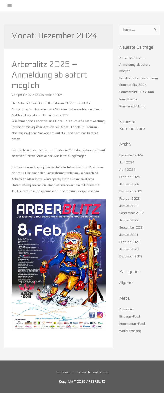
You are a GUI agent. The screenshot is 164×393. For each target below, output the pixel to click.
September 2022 (131, 213)
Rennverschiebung (132, 106)
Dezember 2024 (131, 155)
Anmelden (126, 309)
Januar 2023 (128, 206)
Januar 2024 (129, 184)
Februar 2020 (129, 242)
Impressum (64, 372)
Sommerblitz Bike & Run (136, 92)
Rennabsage (128, 99)
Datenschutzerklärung (92, 372)
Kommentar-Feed (132, 324)
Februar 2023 (129, 198)
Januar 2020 (129, 249)
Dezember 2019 (130, 256)
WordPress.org (130, 331)
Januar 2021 (128, 235)
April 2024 (127, 169)
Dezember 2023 (131, 191)
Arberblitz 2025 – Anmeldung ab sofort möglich (49, 75)
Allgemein (126, 283)
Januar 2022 (128, 220)
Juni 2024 (126, 162)
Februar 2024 (129, 177)
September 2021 (131, 227)
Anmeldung (20, 109)
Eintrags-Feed (129, 316)
